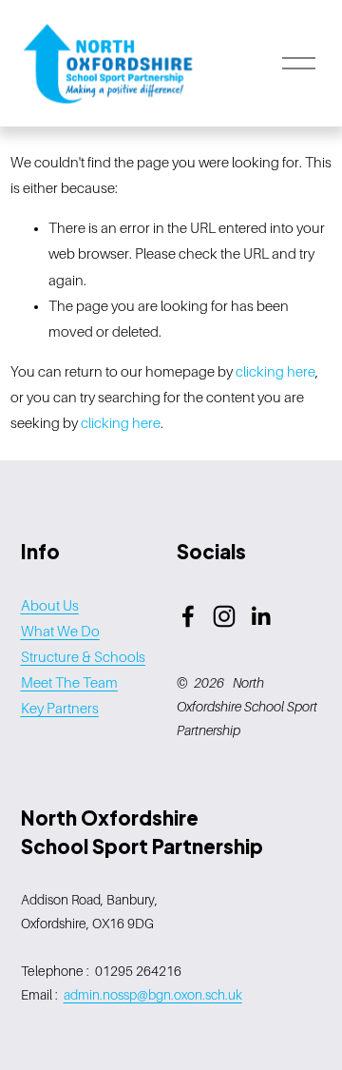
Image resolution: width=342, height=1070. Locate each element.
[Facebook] (188, 616)
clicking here (275, 371)
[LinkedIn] (260, 616)
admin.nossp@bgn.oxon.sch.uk (153, 994)
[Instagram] (224, 616)
